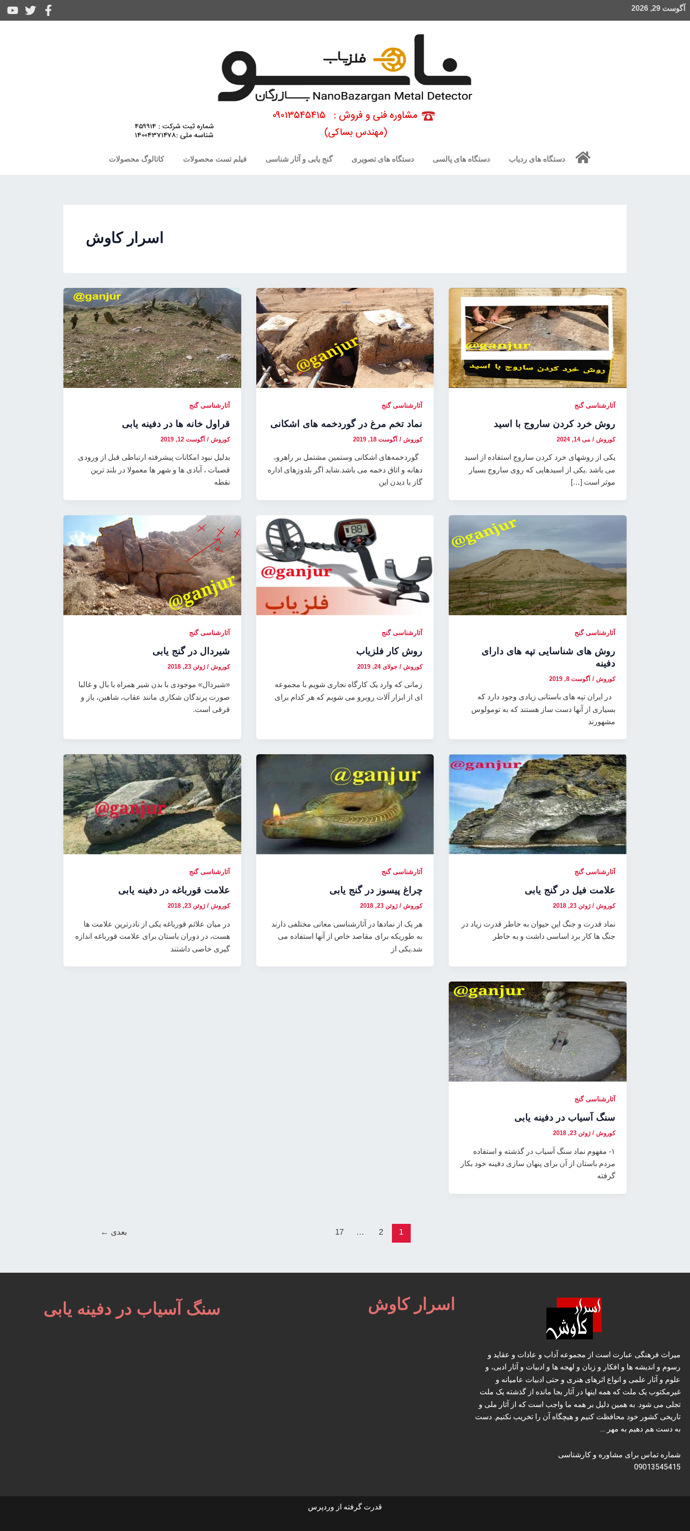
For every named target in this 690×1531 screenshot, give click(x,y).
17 (339, 1232)
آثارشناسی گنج (595, 405)
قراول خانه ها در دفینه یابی (176, 423)
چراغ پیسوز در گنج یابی (376, 890)
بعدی (113, 1232)
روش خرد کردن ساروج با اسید (554, 423)
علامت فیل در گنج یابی (570, 890)
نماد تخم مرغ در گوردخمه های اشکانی (346, 423)
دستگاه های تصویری (383, 159)
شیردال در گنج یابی (191, 651)
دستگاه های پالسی (461, 159)
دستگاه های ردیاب (537, 159)
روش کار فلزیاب (389, 651)
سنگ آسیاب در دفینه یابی (564, 1117)
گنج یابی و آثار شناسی (299, 159)
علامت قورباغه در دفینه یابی (174, 890)
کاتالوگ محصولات (136, 159)
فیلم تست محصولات (215, 159)
